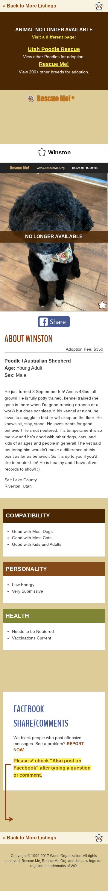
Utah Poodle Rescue (54, 49)
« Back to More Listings (29, 5)
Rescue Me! (54, 64)
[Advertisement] (54, 122)
